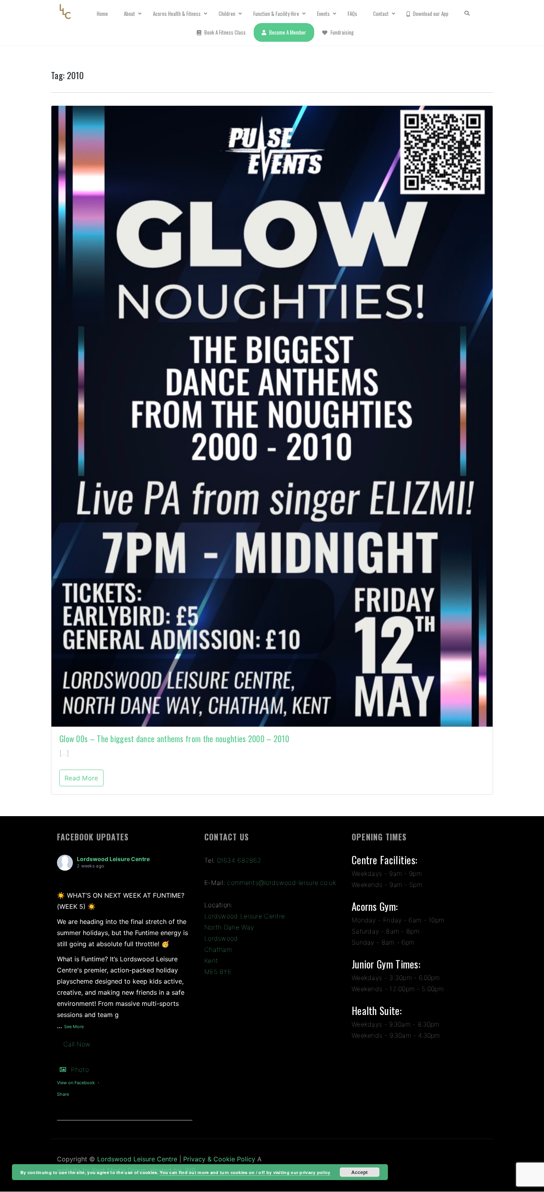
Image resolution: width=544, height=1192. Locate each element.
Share (63, 1094)
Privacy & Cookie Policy (219, 1159)
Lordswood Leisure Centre (113, 859)
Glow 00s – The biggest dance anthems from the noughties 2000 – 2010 (174, 739)
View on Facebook (76, 1082)
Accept (359, 1172)
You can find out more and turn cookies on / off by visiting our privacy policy (245, 1172)
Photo (80, 1069)
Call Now (76, 1044)
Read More (81, 778)
